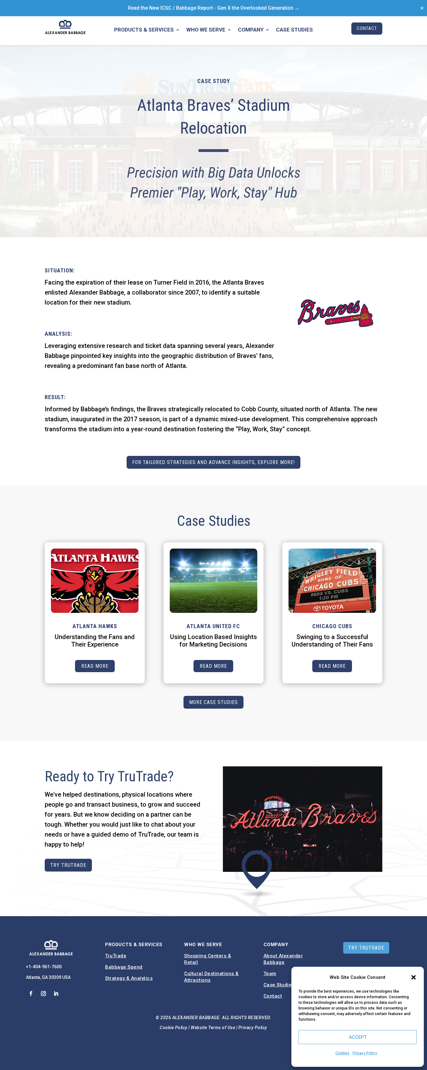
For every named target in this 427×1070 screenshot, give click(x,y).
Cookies (342, 1053)
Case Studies (294, 30)
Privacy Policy (365, 1053)
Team (270, 973)
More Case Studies (213, 702)
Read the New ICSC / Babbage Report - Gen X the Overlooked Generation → (213, 8)
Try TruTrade (68, 865)
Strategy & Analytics (129, 978)
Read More (213, 666)
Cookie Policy (174, 1027)
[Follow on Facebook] (31, 994)
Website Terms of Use (213, 1027)
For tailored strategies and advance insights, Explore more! (213, 462)
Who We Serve (205, 30)
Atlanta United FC (213, 626)
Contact (367, 28)
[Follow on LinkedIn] (56, 994)
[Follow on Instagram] (43, 994)
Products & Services (144, 30)
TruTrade (115, 956)
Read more (94, 666)
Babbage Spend (124, 967)
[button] (413, 977)
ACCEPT (358, 1037)
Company (251, 30)
